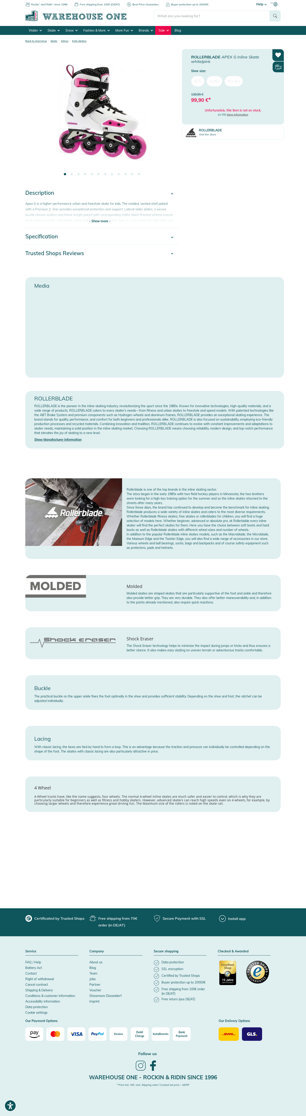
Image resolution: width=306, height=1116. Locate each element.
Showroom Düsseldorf (105, 996)
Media (41, 285)
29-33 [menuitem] (198, 81)
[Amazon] (34, 1034)
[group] (54, 918)
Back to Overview (36, 41)
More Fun (122, 30)
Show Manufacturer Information (58, 440)
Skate (52, 30)
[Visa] (76, 1034)
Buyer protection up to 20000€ (190, 4)
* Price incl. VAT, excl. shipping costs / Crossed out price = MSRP (153, 1084)
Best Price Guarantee (145, 4)
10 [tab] (125, 174)
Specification (41, 236)
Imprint (94, 1001)
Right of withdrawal (39, 979)
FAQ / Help (33, 962)
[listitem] (180, 963)
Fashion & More (95, 30)
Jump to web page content (19, 2)
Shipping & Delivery (39, 990)
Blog (178, 30)
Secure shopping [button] (166, 951)
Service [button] (30, 951)
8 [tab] (112, 174)
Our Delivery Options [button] (234, 1021)
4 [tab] (85, 174)
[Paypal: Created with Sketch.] (97, 1034)
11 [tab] (132, 174)
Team (93, 973)
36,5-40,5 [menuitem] (233, 81)
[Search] (275, 15)
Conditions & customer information (50, 996)
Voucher (95, 990)
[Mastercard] (55, 1034)
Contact (31, 973)
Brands (144, 30)
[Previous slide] (33, 115)
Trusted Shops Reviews (54, 253)
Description (39, 192)
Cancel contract (36, 985)
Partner (94, 985)
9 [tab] (118, 174)
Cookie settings (36, 1013)
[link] (140, 1070)
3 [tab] (78, 174)
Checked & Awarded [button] (233, 951)
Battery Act (33, 968)
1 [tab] (65, 174)
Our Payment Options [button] (41, 1021)
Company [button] (96, 951)
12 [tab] (139, 174)
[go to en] (89, 20)
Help (260, 4)
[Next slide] (170, 115)
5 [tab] (92, 174)
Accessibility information (42, 1001)
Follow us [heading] (147, 1053)
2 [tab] (71, 174)
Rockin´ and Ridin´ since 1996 (49, 4)
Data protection (36, 1007)
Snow (70, 30)
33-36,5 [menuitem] (214, 81)
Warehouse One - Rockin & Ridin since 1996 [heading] (153, 1077)
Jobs (92, 979)
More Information (237, 114)
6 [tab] (98, 174)
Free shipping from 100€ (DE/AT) (100, 4)
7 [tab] (105, 174)
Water (34, 30)
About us (95, 962)
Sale (162, 30)
